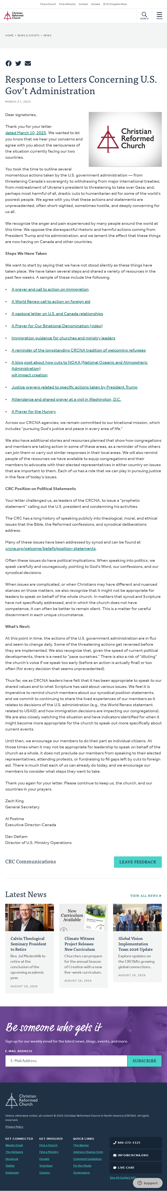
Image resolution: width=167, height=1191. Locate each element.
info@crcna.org (133, 1155)
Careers (44, 1172)
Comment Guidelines (87, 1159)
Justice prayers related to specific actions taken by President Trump (74, 387)
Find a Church (48, 4)
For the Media (82, 1166)
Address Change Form (88, 1152)
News (47, 35)
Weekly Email (14, 1145)
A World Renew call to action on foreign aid (51, 302)
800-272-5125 (129, 1142)
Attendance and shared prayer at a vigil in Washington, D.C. (66, 399)
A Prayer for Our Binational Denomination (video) (57, 326)
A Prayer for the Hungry (34, 412)
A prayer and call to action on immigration (50, 289)
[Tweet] (18, 63)
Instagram (12, 1172)
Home (9, 35)
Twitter (10, 1166)
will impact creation (30, 375)
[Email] (28, 63)
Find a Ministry (67, 4)
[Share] (8, 63)
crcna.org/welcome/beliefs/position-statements (50, 549)
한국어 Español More (115, 4)
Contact (83, 4)
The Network (14, 1152)
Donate (95, 4)
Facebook (11, 1159)
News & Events (28, 35)
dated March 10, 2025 (25, 133)
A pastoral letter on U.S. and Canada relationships (57, 314)
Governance (81, 1172)
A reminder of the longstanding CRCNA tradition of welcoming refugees (79, 350)
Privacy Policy (14, 1127)
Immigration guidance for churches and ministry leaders (63, 338)
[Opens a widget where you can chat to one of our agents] (148, 1183)
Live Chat (126, 1167)
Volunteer (46, 1166)
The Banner (81, 1145)
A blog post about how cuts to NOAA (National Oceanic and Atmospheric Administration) (80, 365)
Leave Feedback (137, 862)
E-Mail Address (18, 1051)
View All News (144, 895)
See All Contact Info (123, 1177)
